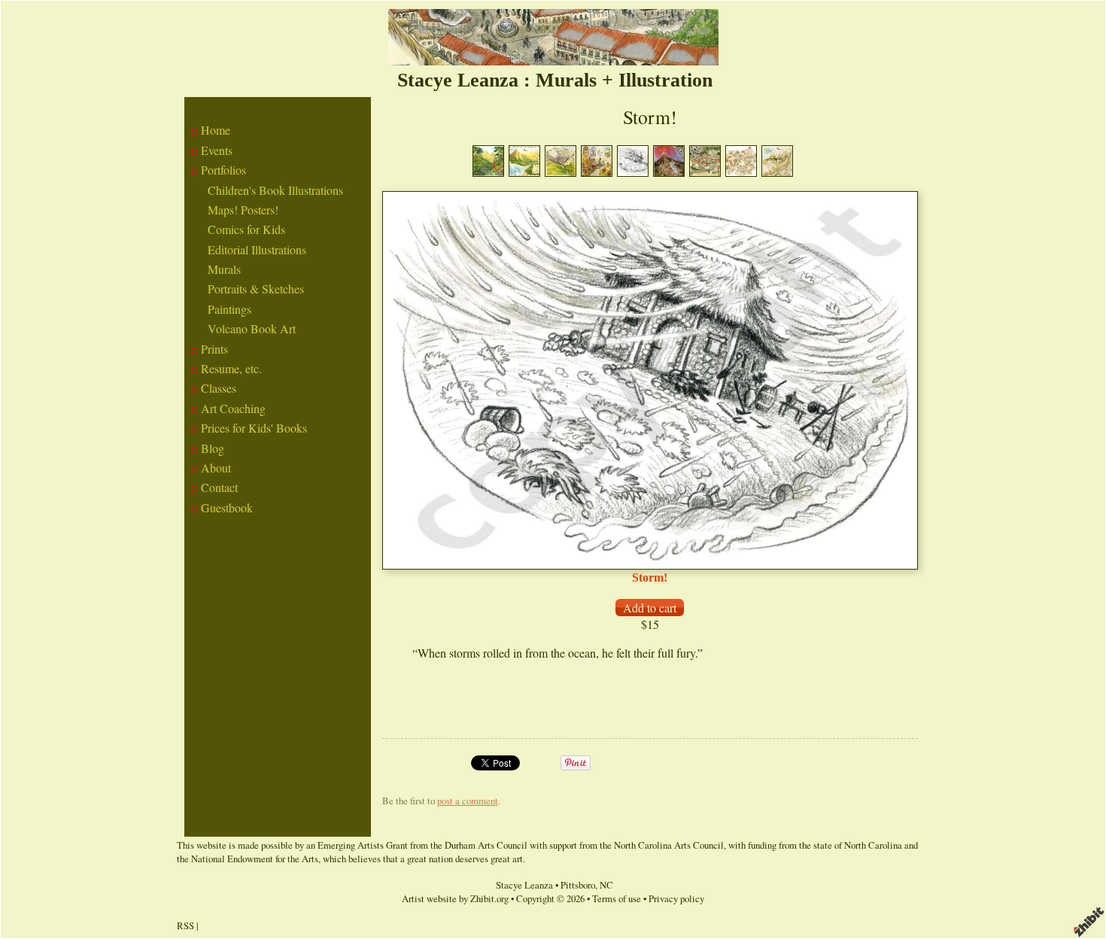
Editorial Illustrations (257, 249)
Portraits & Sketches (256, 288)
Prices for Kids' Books (254, 428)
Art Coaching (233, 408)
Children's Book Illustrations (275, 190)
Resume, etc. (231, 368)
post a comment (467, 800)
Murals (224, 269)
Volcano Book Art (252, 328)
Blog (212, 448)
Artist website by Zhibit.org (455, 898)
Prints (214, 349)
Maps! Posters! (243, 209)
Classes (218, 388)
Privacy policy (676, 898)
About (216, 468)
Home (215, 130)
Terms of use (616, 898)
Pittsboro (578, 885)
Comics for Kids (246, 229)
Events (216, 150)
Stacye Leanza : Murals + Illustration (555, 80)
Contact (219, 487)
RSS (185, 925)
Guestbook (227, 507)
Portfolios (223, 170)
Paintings (229, 309)
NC (606, 885)
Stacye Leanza (524, 885)
